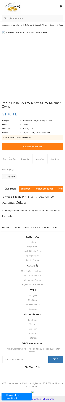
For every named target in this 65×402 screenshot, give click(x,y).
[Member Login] (53, 7)
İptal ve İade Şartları (32, 280)
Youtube (32, 333)
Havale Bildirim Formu (32, 251)
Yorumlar (25, 188)
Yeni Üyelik (32, 295)
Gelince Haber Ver (32, 146)
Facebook (32, 320)
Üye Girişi (32, 300)
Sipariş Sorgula (32, 255)
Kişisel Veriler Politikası (32, 284)
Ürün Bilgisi (10, 188)
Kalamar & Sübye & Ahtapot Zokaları (39, 121)
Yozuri (25, 125)
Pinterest (32, 338)
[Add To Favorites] (9, 159)
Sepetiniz (33, 309)
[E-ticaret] (32, 399)
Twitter (32, 324)
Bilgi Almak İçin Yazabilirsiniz (13, 397)
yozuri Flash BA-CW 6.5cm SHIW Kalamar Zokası (36, 227)
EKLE (55, 359)
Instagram (32, 329)
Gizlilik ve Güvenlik (32, 275)
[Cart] (60, 8)
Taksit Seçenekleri (44, 188)
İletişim (32, 242)
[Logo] (12, 7)
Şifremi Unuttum (33, 304)
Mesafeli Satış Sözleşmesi (32, 271)
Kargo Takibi (32, 246)
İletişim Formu (32, 260)
